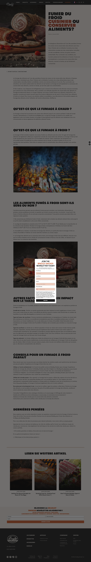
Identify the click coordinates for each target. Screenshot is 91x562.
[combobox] (38, 289)
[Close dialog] (55, 259)
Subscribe (46, 300)
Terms (50, 297)
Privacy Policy (46, 297)
